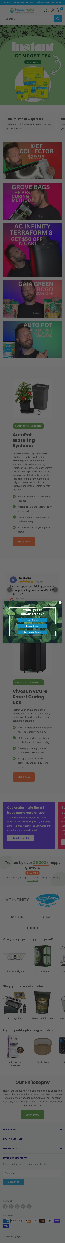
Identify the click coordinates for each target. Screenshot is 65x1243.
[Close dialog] (60, 602)
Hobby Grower (32, 626)
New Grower (32, 620)
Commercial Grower (32, 632)
